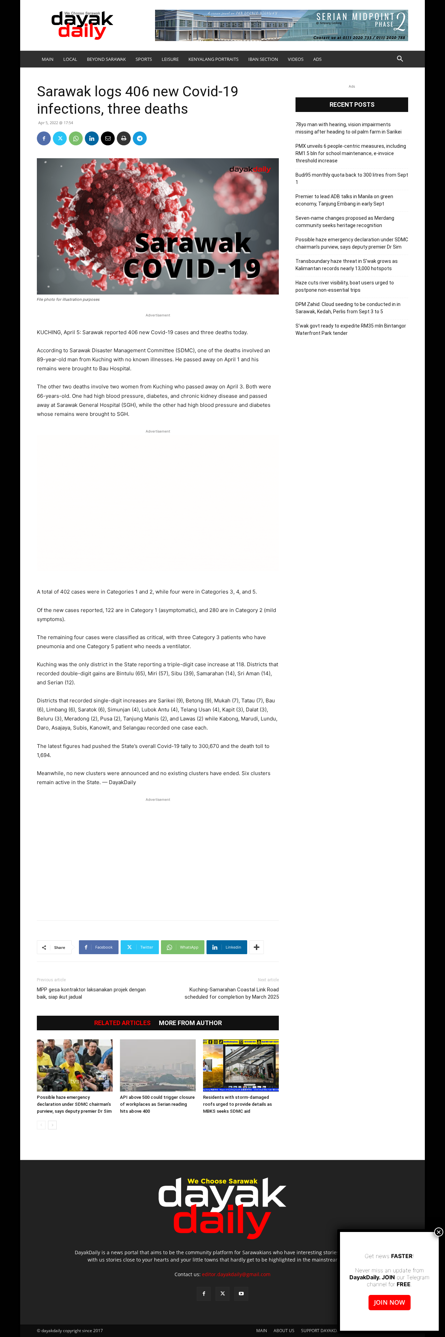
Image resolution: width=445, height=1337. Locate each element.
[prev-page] (41, 1125)
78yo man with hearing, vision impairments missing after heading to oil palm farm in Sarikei (349, 128)
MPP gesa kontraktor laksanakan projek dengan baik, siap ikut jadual (91, 993)
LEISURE (170, 59)
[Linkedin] (92, 138)
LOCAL (70, 59)
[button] (399, 59)
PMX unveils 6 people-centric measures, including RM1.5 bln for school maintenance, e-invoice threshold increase (351, 153)
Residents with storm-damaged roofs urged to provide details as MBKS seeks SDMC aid (237, 1104)
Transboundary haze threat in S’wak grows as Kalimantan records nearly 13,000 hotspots (347, 264)
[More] (256, 947)
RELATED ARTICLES (122, 1023)
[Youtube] (241, 1294)
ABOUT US (284, 1331)
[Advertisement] (157, 855)
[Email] (108, 138)
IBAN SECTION (263, 59)
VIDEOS (296, 59)
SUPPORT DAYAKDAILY (323, 1331)
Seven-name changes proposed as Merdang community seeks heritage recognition (345, 221)
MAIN (48, 59)
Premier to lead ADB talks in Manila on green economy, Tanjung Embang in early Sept (344, 200)
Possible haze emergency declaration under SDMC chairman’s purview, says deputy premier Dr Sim (74, 1104)
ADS (317, 59)
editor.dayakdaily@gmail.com (236, 1274)
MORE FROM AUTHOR (190, 1023)
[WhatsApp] (76, 138)
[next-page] (52, 1125)
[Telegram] (140, 138)
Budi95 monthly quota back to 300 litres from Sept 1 (352, 178)
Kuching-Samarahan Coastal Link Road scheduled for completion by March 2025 (232, 993)
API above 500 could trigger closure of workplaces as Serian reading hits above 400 (157, 1104)
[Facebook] (44, 138)
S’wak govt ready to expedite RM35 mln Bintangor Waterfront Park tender (351, 329)
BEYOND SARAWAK (106, 59)
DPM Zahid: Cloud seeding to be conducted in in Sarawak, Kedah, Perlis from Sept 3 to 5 (348, 307)
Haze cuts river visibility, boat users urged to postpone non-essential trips (345, 286)
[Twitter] (60, 138)
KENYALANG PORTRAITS (213, 59)
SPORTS (144, 59)
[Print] (124, 138)
